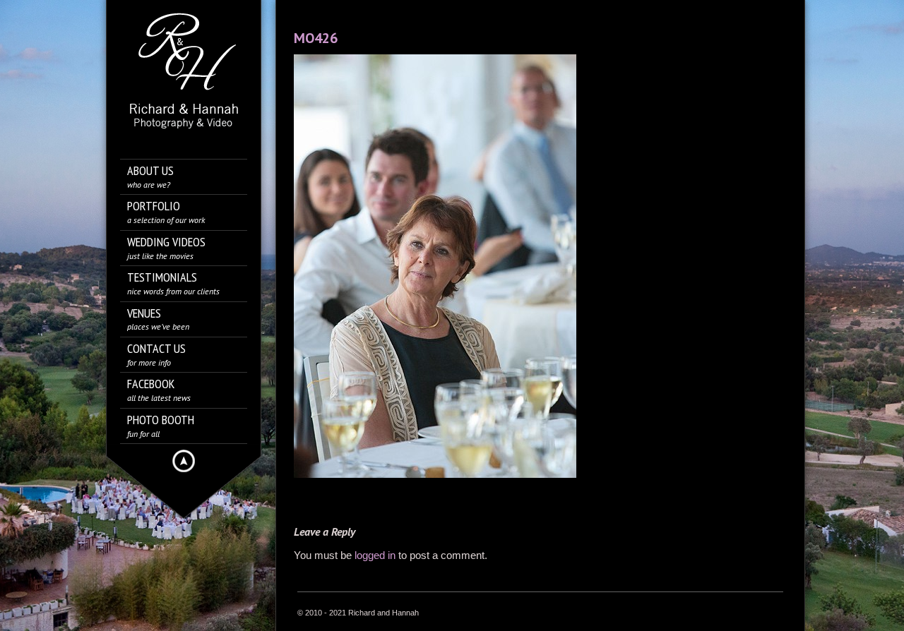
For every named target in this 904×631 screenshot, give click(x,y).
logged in (375, 555)
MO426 (316, 38)
